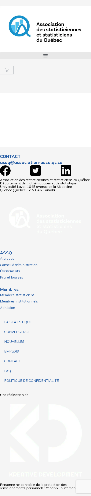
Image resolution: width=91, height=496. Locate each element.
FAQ (7, 371)
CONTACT (12, 361)
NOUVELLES (14, 341)
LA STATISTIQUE (18, 322)
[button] (45, 55)
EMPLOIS (11, 351)
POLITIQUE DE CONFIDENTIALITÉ (31, 380)
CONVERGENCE (17, 332)
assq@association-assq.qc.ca (31, 162)
